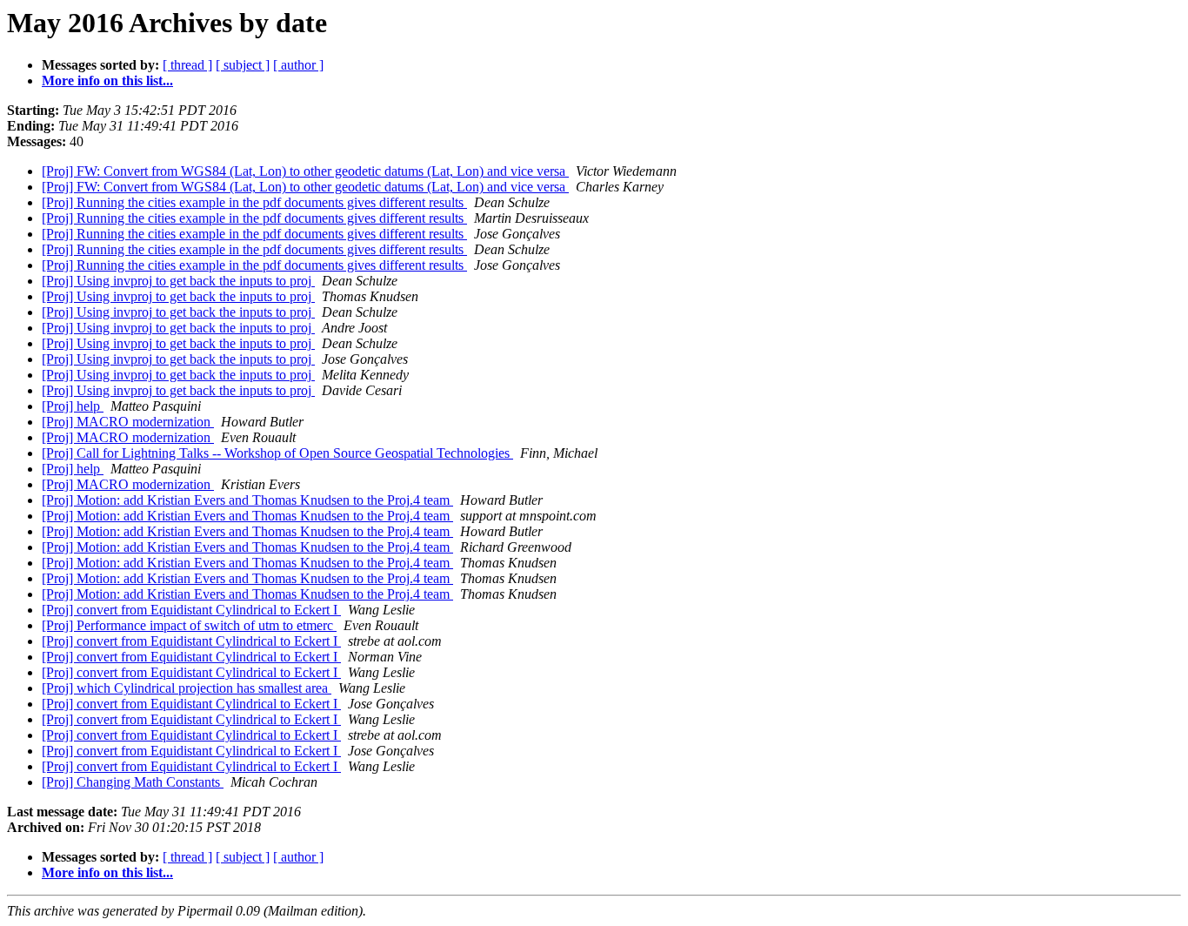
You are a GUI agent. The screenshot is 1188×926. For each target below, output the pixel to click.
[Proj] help (72, 406)
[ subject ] (243, 64)
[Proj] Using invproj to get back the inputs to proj (178, 280)
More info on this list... (107, 80)
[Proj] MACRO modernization (128, 421)
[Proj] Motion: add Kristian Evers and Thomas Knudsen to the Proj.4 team (247, 500)
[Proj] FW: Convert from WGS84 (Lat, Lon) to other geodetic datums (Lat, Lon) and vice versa (305, 171)
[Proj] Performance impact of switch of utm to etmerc (189, 625)
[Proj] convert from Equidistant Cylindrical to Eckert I (191, 609)
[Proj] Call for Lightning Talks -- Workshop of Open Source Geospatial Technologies (277, 453)
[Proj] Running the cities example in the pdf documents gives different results (254, 202)
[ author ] (298, 64)
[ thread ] (187, 64)
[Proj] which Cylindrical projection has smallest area (186, 688)
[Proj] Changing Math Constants (133, 782)
